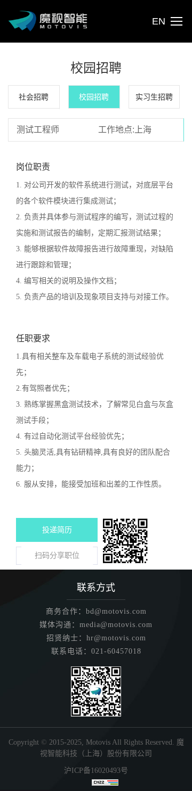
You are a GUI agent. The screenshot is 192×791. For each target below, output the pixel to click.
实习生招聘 (154, 97)
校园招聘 (94, 97)
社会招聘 (34, 97)
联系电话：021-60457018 (96, 651)
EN (158, 21)
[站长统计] (105, 782)
